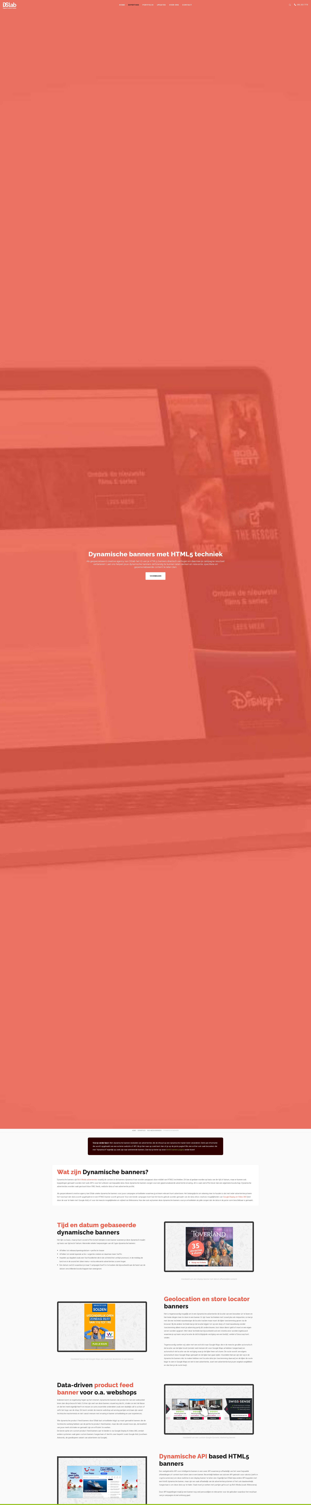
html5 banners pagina (175, 1149)
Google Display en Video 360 (234, 1196)
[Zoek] (288, 5)
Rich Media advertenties (87, 1179)
